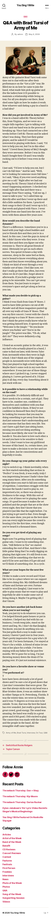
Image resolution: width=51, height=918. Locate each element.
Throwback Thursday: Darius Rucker (22, 802)
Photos (6, 886)
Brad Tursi (21, 733)
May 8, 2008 (34, 34)
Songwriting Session (13, 898)
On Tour (39, 733)
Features (7, 860)
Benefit (6, 845)
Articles (6, 834)
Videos (6, 901)
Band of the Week (11, 842)
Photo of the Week (12, 883)
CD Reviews (8, 849)
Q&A (26, 16)
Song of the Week (11, 894)
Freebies (7, 872)
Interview (31, 733)
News (5, 879)
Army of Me (11, 733)
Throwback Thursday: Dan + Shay (20, 790)
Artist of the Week (12, 838)
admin (20, 34)
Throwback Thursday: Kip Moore (20, 796)
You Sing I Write (25, 5)
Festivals (7, 864)
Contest (6, 857)
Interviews (8, 875)
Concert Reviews (11, 853)
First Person (8, 868)
